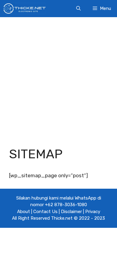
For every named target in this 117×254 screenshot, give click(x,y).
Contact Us (45, 211)
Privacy (92, 211)
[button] (78, 8)
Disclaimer (71, 211)
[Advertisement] (58, 77)
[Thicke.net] (24, 8)
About (23, 211)
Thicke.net (62, 218)
